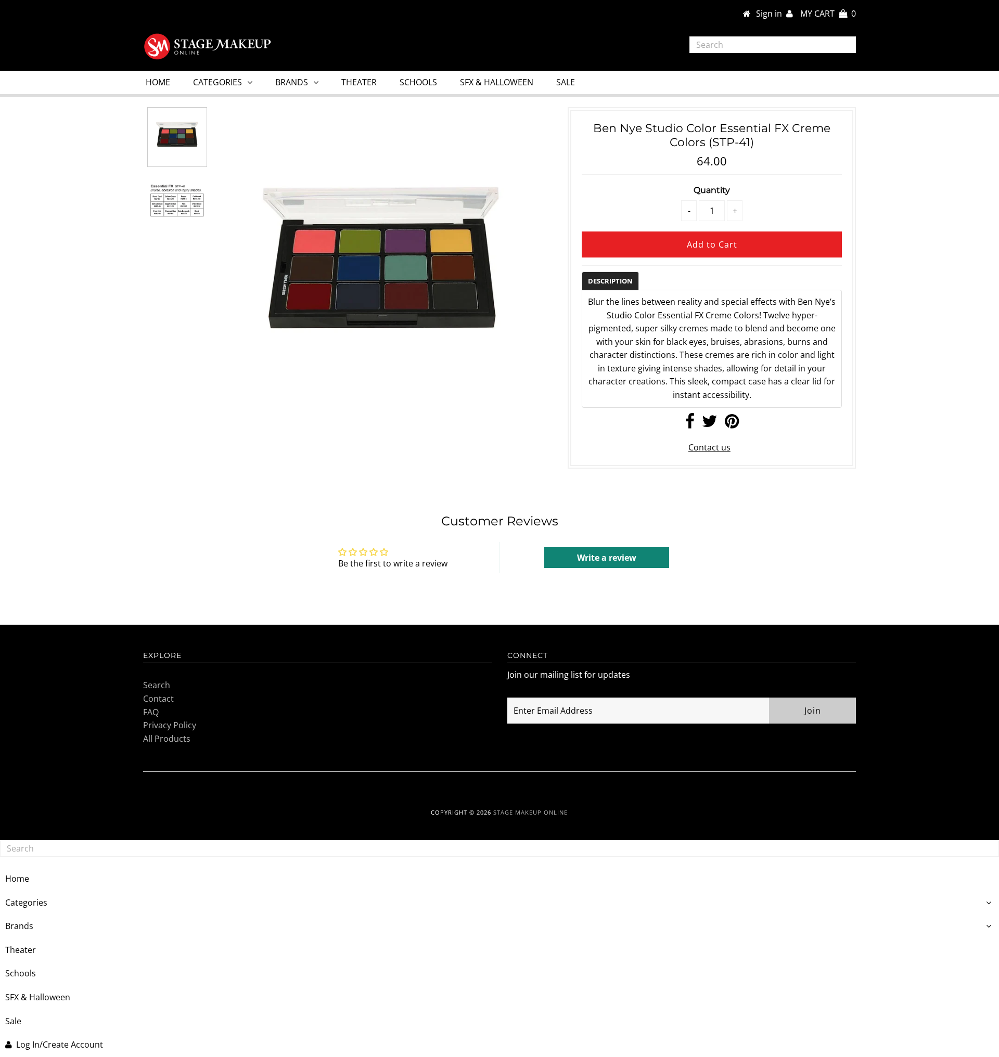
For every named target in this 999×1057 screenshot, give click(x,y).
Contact (158, 698)
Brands (291, 82)
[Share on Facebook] (690, 424)
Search (156, 685)
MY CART (828, 13)
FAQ (151, 712)
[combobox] (772, 44)
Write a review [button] (606, 557)
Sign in (771, 13)
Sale (565, 82)
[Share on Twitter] (710, 424)
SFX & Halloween (496, 82)
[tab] (610, 280)
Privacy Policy (169, 725)
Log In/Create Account (59, 1044)
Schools (418, 82)
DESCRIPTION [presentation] (610, 281)
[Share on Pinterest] (732, 424)
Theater (359, 82)
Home (158, 82)
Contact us (709, 447)
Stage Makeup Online (530, 812)
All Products (166, 738)
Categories (217, 82)
